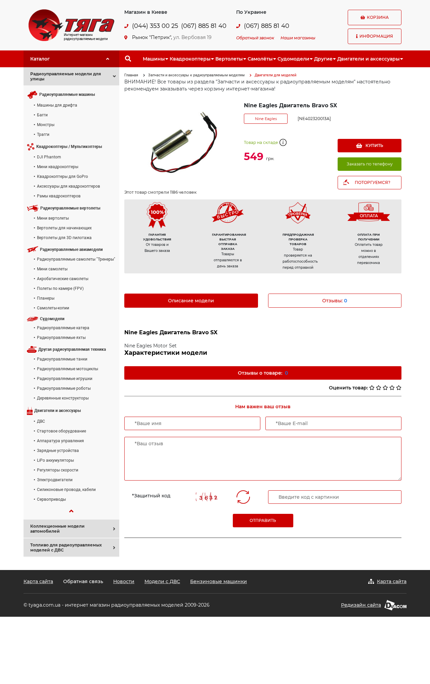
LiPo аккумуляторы (55, 460)
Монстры (45, 124)
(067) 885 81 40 (203, 26)
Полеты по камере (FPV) (60, 288)
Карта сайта (38, 581)
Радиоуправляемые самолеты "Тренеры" (76, 259)
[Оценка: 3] (385, 388)
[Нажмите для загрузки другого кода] (208, 497)
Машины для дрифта (57, 105)
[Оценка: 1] (372, 388)
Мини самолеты (52, 269)
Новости (123, 581)
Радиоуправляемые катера (63, 328)
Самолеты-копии (53, 308)
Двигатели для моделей (275, 75)
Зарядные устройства (58, 450)
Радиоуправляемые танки (62, 359)
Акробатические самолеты (62, 278)
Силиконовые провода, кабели (66, 489)
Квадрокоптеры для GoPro (62, 176)
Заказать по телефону (370, 163)
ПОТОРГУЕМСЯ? (372, 182)
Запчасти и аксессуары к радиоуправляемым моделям (196, 75)
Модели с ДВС (162, 581)
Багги (42, 115)
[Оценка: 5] (398, 388)
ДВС (41, 421)
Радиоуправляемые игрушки (64, 378)
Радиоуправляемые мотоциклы (67, 369)
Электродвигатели (55, 480)
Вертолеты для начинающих (64, 228)
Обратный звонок (255, 37)
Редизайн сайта (361, 605)
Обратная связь (83, 581)
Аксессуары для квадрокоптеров (68, 186)
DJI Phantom (49, 157)
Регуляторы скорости (57, 470)
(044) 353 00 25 (155, 26)
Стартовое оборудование (61, 431)
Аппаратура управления (60, 441)
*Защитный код (151, 496)
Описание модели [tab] (191, 301)
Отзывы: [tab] (334, 301)
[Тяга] (71, 25)
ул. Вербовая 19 (192, 37)
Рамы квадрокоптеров (59, 196)
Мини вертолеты (53, 218)
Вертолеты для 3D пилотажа (64, 237)
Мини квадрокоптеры (57, 166)
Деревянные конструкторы (63, 398)
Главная (131, 75)
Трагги (43, 134)
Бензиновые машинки (218, 581)
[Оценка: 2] (378, 388)
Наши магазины (298, 37)
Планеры (45, 298)
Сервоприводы (51, 499)
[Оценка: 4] (392, 388)
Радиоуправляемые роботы (64, 388)
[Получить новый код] (243, 497)
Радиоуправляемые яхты (61, 337)
